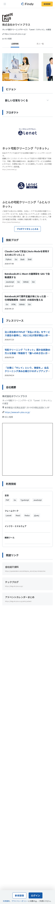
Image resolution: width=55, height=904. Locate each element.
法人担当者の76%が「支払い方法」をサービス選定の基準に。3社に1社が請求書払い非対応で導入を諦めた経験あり (27, 335)
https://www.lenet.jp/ (9, 169)
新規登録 (47, 4)
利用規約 (6, 901)
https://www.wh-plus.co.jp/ (15, 34)
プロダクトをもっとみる (27, 228)
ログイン (35, 895)
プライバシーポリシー (19, 901)
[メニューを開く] (4, 4)
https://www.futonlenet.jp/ (11, 222)
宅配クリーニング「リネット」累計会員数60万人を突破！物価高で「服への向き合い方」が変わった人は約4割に (27, 353)
